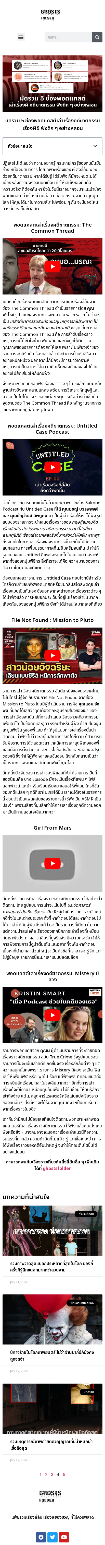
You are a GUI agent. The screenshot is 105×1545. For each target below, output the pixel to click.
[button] (21, 37)
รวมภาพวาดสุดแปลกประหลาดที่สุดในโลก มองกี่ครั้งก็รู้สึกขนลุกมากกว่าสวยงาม (51, 1267)
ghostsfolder (57, 1168)
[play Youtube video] (52, 266)
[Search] (97, 37)
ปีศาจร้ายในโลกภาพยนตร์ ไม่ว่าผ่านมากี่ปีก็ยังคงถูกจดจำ (52, 1356)
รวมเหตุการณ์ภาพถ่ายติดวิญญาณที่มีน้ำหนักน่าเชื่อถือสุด (51, 1445)
